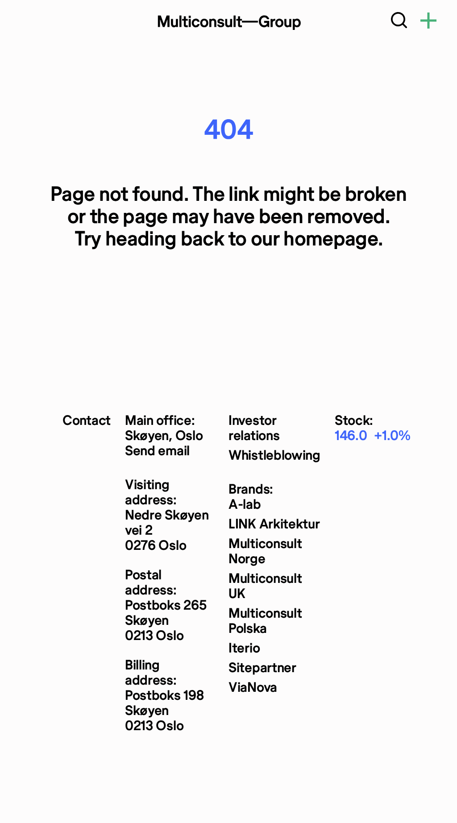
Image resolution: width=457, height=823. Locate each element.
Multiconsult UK (265, 586)
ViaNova (252, 688)
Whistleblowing (274, 456)
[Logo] (228, 22)
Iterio (244, 649)
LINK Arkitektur (274, 524)
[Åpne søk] (399, 22)
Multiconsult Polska (265, 621)
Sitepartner (262, 668)
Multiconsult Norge (265, 551)
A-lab (244, 505)
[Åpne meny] (428, 22)
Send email (157, 451)
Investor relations (253, 428)
